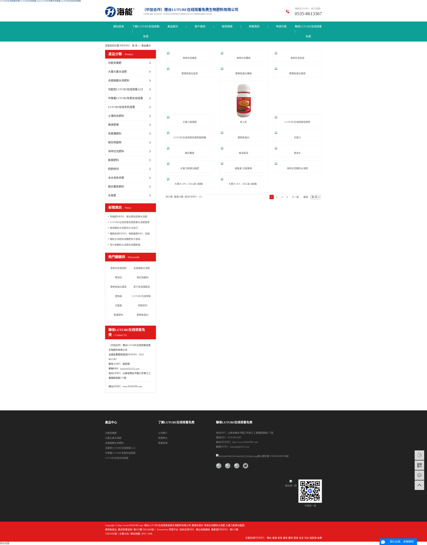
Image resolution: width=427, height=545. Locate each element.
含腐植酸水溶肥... (142, 268)
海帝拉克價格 (244, 58)
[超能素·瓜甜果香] (243, 163)
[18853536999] (419, 455)
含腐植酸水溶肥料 (118, 80)
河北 (306, 538)
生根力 (297, 137)
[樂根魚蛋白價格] (243, 68)
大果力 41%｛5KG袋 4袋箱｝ (244, 184)
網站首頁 (118, 26)
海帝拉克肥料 (116, 151)
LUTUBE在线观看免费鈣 (297, 122)
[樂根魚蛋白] (243, 132)
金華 (319, 538)
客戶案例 (200, 26)
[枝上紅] (243, 100)
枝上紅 (243, 122)
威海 (274, 538)
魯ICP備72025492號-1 (145, 529)
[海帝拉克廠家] (189, 53)
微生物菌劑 (114, 142)
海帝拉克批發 (297, 58)
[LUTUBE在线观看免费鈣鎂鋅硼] (189, 132)
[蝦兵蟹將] (189, 148)
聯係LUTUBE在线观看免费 (308, 31)
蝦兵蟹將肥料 (116, 186)
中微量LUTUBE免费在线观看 (125, 98)
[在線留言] (419, 475)
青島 (280, 538)
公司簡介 (162, 433)
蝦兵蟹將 (189, 153)
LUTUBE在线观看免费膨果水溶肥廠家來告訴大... (131, 222)
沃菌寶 (118, 305)
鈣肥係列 (113, 168)
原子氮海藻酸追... (142, 287)
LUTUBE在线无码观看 (121, 107)
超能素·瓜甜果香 (243, 168)
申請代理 (281, 26)
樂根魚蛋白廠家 (118, 287)
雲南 (296, 538)
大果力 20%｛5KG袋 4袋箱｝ (190, 184)
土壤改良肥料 (116, 115)
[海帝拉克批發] (297, 53)
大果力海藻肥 (190, 122)
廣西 (290, 538)
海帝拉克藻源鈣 (118, 268)
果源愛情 (113, 124)
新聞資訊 (254, 26)
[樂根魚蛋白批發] (189, 68)
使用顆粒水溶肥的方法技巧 (124, 228)
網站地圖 (135, 533)
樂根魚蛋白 (142, 315)
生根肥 (112, 195)
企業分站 (124, 533)
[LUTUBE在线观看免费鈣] (297, 117)
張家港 (313, 538)
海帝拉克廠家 (190, 58)
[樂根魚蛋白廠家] (297, 68)
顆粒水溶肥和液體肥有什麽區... (126, 239)
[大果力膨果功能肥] (189, 163)
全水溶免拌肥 (116, 177)
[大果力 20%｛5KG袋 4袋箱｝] (189, 179)
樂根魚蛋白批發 (189, 73)
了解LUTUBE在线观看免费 (145, 31)
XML (150, 533)
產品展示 (172, 26)
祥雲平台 (173, 529)
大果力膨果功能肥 (189, 168)
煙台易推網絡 (203, 529)
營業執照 (162, 443)
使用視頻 (227, 26)
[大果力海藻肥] (189, 117)
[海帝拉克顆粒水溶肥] (297, 163)
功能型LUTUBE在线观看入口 (125, 89)
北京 (301, 538)
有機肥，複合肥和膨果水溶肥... (129, 216)
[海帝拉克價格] (243, 53)
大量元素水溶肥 (117, 71)
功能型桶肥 (114, 62)
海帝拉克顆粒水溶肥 (297, 168)
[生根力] (297, 132)
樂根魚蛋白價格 (243, 73)
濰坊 (285, 538)
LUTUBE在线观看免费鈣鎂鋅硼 (143, 296)
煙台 (269, 538)
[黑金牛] (297, 148)
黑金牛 (297, 153)
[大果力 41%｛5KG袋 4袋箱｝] (243, 179)
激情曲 (118, 296)
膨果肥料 (113, 160)
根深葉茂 (243, 153)
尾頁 (305, 197)
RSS (144, 533)
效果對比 (162, 438)
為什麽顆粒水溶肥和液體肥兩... (126, 245)
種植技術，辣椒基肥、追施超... (131, 233)
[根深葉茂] (243, 148)
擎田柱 (118, 277)
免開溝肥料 (114, 133)
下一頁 (295, 197)
